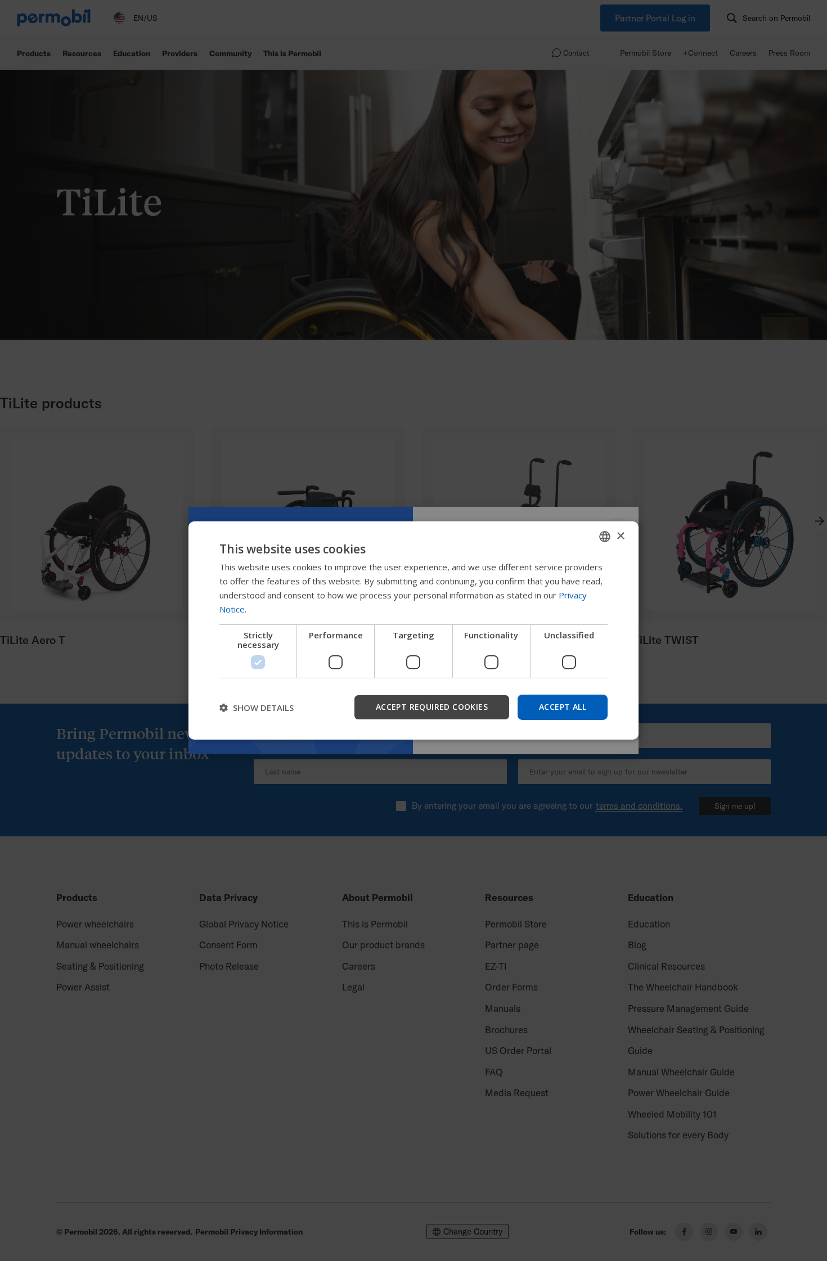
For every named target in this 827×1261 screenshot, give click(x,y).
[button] (256, 707)
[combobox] (604, 536)
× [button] (620, 536)
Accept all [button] (562, 706)
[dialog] (413, 630)
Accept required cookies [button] (432, 706)
